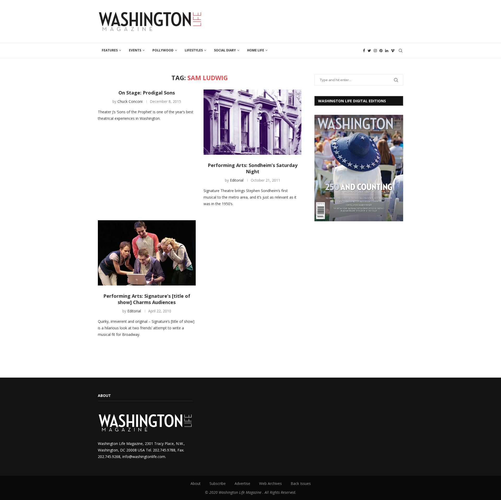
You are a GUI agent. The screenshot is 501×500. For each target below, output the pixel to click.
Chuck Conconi (129, 101)
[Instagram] (375, 50)
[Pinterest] (381, 50)
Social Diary (225, 50)
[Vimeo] (393, 50)
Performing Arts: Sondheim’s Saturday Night (252, 168)
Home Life (255, 50)
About (195, 483)
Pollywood (163, 50)
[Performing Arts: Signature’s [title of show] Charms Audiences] (147, 252)
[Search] (400, 50)
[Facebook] (364, 50)
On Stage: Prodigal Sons (146, 93)
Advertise (242, 483)
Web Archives (270, 483)
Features (110, 50)
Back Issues (301, 483)
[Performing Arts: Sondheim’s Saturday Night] (252, 122)
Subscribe (218, 483)
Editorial (236, 180)
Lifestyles (194, 50)
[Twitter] (369, 50)
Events (135, 50)
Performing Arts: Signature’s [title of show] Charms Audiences (146, 299)
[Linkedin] (386, 50)
